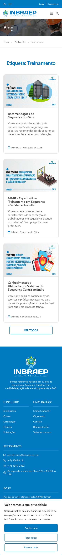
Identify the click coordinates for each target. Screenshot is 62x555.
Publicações (20, 41)
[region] (31, 527)
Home (6, 41)
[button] (51, 13)
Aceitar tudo (31, 528)
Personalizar (31, 537)
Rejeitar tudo (31, 547)
